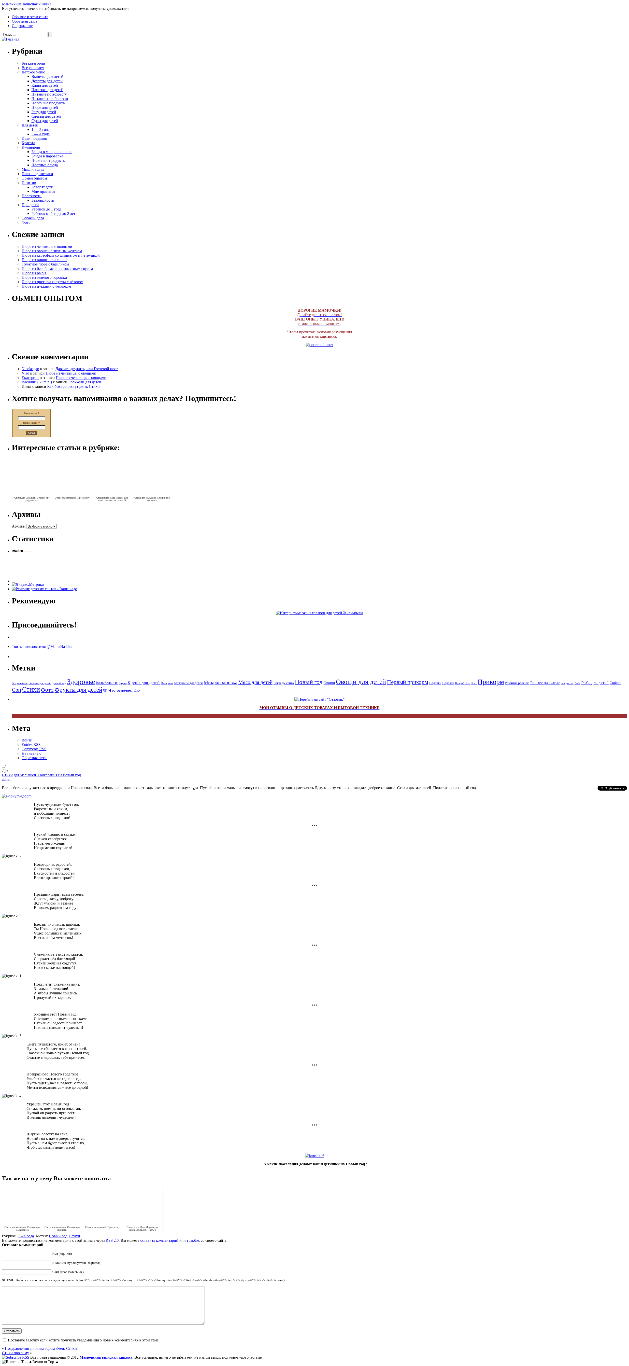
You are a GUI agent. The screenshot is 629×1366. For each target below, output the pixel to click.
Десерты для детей (47, 81)
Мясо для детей (255, 682)
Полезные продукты (48, 103)
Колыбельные (107, 683)
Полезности (32, 196)
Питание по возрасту (49, 94)
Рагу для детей (43, 112)
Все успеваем (33, 68)
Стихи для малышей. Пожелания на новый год (41, 775)
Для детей (30, 125)
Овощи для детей (361, 681)
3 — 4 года (40, 134)
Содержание (22, 26)
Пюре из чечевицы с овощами (47, 246)
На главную (32, 753)
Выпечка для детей (47, 76)
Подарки (435, 683)
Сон (16, 690)
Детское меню (33, 72)
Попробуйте (462, 683)
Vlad (25, 373)
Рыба (577, 683)
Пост (474, 683)
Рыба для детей (595, 682)
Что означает (120, 690)
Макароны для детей (188, 683)
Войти (27, 740)
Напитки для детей (47, 90)
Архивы (19, 526)
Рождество (567, 683)
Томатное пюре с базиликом (45, 264)
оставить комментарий (159, 1240)
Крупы (123, 683)
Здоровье (81, 681)
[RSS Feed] (15, 1357)
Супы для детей (44, 121)
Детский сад (59, 683)
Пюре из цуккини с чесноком (46, 286)
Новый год (309, 682)
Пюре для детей (44, 107)
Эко (137, 690)
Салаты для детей (46, 116)
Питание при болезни (49, 99)
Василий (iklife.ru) (37, 382)
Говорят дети (42, 187)
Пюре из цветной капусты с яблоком (52, 282)
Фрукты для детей (78, 689)
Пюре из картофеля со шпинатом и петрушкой (61, 255)
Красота (28, 143)
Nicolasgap (30, 369)
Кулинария (31, 147)
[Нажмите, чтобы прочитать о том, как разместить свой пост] (319, 345)
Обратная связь (24, 21)
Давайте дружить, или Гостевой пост (87, 369)
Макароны (167, 683)
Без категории (33, 63)
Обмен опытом (34, 178)
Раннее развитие (545, 682)
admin (7, 779)
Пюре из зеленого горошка (44, 277)
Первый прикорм (407, 682)
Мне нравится (43, 191)
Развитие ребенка (517, 683)
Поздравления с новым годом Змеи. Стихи (41, 1348)
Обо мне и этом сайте (30, 17)
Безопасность (42, 200)
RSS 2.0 (112, 1240)
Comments (34, 749)
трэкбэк (193, 1240)
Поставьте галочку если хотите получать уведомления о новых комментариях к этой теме (83, 1340)
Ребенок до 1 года (46, 209)
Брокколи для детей (84, 382)
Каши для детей (44, 85)
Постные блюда (44, 165)
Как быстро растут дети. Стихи (73, 386)
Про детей (30, 205)
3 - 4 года (26, 1236)
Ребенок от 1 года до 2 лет (53, 213)
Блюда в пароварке (47, 156)
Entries (31, 744)
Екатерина (30, 378)
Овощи (329, 683)
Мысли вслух (33, 169)
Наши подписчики (37, 174)
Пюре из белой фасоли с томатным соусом (57, 268)
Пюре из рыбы (34, 273)
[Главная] (10, 39)
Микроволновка (220, 682)
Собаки (615, 683)
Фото (26, 222)
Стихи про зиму (15, 1353)
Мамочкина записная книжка (26, 4)
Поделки (448, 683)
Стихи (31, 689)
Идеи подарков (34, 138)
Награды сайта (283, 683)
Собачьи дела (33, 218)
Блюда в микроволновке (51, 152)
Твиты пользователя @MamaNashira (42, 646)
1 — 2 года (40, 129)
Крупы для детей (144, 682)
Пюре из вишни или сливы (44, 260)
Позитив (29, 183)
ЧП (105, 690)
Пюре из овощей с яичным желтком (52, 251)
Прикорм (491, 681)
